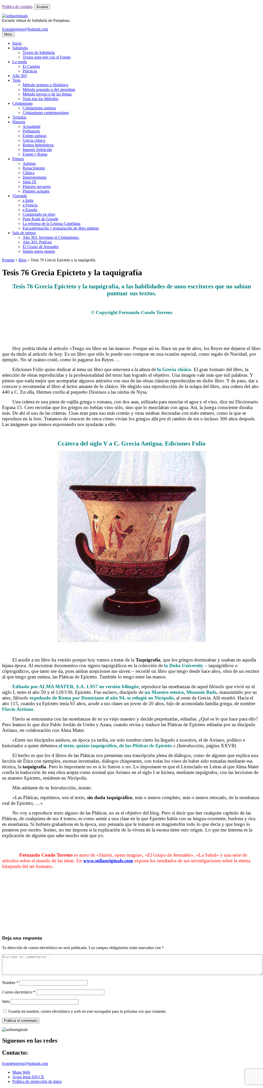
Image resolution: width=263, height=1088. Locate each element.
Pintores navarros (37, 186)
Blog (22, 260)
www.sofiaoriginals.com (108, 860)
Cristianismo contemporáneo (46, 112)
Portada (8, 260)
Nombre (10, 982)
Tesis (16, 80)
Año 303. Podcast (37, 242)
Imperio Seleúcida (37, 149)
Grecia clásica (34, 140)
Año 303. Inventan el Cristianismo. (51, 237)
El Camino (31, 66)
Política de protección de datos (37, 1081)
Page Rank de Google (40, 219)
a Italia (28, 200)
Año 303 (19, 75)
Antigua (29, 163)
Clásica (28, 173)
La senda (19, 62)
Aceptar (42, 7)
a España (30, 209)
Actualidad (31, 126)
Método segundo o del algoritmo (49, 89)
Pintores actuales (36, 191)
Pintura (18, 159)
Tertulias (19, 117)
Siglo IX (29, 182)
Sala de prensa (24, 233)
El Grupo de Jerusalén (41, 246)
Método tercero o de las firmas (47, 94)
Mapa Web (21, 1072)
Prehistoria (31, 131)
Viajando (19, 196)
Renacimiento (34, 168)
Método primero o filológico (45, 85)
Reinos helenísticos (38, 145)
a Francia (30, 205)
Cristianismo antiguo (39, 108)
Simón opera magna (39, 251)
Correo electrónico (18, 992)
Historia (18, 122)
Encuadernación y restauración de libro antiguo (61, 228)
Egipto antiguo (34, 136)
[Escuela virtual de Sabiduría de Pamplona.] (15, 16)
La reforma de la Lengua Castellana (51, 223)
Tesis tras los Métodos (40, 99)
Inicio (17, 43)
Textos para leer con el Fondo (47, 57)
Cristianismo (22, 103)
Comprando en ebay (39, 214)
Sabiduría (20, 48)
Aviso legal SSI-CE (28, 1077)
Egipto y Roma (35, 154)
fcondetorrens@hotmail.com (25, 29)
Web (6, 1001)
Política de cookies (17, 6)
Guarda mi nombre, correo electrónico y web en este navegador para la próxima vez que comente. (87, 1011)
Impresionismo (34, 177)
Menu (8, 34)
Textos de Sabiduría (39, 52)
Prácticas (30, 71)
